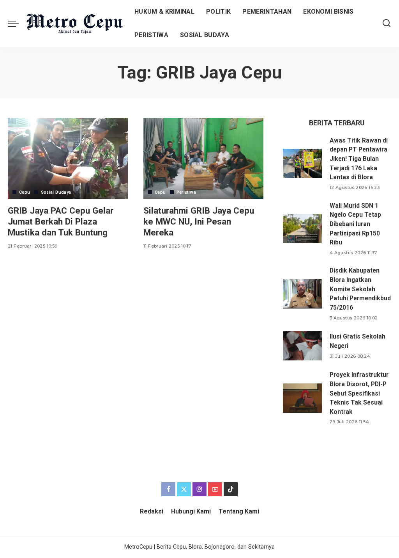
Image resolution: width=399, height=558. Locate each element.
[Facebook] (168, 489)
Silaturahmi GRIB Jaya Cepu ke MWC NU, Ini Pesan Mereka (198, 221)
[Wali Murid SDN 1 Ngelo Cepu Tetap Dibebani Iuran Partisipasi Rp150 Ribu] (302, 228)
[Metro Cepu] (74, 23)
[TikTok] (231, 489)
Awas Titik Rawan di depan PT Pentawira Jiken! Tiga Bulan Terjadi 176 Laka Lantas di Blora (359, 159)
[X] (184, 489)
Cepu (24, 192)
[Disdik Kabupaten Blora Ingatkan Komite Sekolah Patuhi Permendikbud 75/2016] (302, 293)
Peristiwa (186, 192)
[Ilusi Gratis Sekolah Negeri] (302, 345)
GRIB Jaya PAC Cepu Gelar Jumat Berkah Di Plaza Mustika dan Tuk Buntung (60, 221)
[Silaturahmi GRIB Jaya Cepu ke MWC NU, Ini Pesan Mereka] (203, 158)
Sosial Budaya (56, 192)
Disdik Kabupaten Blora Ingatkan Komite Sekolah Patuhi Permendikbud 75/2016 (360, 289)
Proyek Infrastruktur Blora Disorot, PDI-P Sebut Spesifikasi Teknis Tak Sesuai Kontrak (359, 393)
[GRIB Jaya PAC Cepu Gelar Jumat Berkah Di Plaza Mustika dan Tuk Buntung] (68, 158)
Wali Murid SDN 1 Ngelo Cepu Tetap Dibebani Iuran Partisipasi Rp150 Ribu (355, 224)
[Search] (386, 23)
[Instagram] (199, 489)
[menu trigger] (17, 23)
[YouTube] (215, 489)
